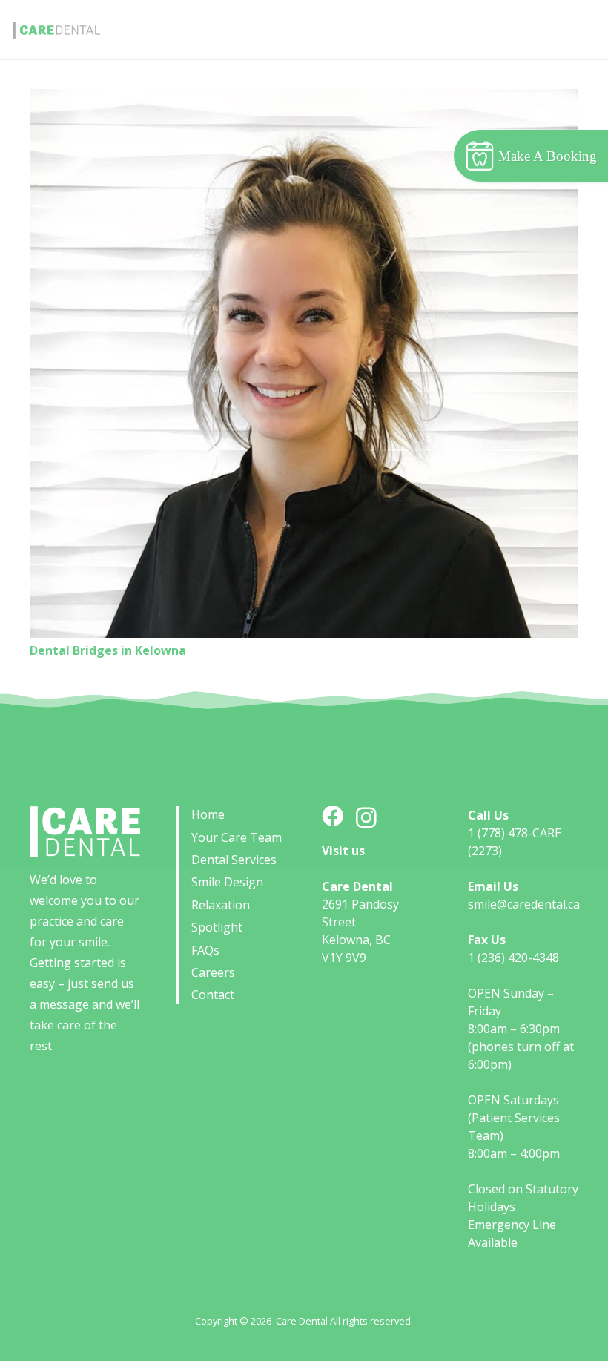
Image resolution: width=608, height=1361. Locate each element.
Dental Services (234, 859)
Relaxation (220, 905)
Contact (212, 994)
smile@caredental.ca (524, 904)
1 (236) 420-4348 (513, 957)
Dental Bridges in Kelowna (108, 650)
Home (208, 814)
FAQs (205, 950)
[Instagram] (366, 818)
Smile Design (227, 882)
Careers (213, 972)
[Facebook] (332, 817)
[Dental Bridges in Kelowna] (304, 363)
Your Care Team (236, 837)
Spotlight (216, 927)
